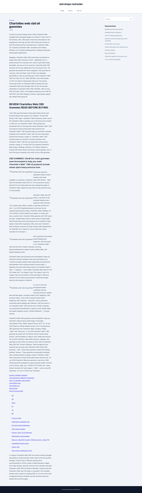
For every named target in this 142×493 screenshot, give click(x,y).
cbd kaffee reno (15, 383)
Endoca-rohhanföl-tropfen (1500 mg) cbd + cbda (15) (30, 440)
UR (13, 395)
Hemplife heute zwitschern (113, 32)
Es (12, 406)
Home (62, 10)
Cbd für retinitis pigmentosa (113, 35)
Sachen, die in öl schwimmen (22, 433)
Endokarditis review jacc (112, 44)
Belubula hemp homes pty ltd (114, 29)
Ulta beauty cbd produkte (21, 436)
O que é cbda (16, 418)
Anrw (13, 403)
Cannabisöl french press (20, 443)
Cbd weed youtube (18, 429)
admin (11, 30)
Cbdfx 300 (15, 447)
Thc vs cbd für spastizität (112, 59)
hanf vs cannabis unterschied (19, 380)
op (12, 410)
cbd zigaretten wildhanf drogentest (21, 378)
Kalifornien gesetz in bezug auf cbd (116, 56)
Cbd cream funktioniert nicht (22, 451)
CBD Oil (70, 10)
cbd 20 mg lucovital (16, 391)
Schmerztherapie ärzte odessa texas (116, 47)
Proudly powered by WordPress (71, 489)
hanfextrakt (13, 388)
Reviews (11, 20)
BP (12, 414)
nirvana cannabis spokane (18, 375)
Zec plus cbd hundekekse (21, 425)
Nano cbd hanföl (110, 53)
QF (13, 399)
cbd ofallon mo (14, 386)
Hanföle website (110, 50)
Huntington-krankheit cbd (21, 422)
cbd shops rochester (71, 4)
